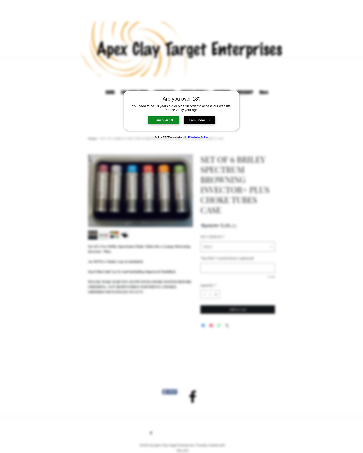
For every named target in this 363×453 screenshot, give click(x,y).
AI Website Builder (198, 137)
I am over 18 (164, 120)
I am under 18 (199, 120)
